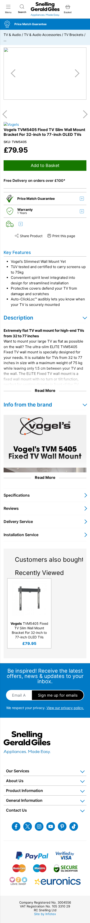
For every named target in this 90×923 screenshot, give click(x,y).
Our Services (17, 770)
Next (83, 114)
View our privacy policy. (65, 708)
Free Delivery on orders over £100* (34, 180)
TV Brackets (73, 35)
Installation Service (21, 534)
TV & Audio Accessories (42, 35)
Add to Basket (45, 165)
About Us (15, 780)
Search (22, 12)
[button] (45, 24)
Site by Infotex (45, 914)
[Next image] (75, 73)
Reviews (11, 508)
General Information (24, 800)
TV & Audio (12, 35)
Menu (8, 12)
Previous (6, 114)
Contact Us (16, 810)
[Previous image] (15, 73)
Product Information (24, 790)
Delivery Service (18, 521)
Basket (68, 12)
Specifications (17, 495)
